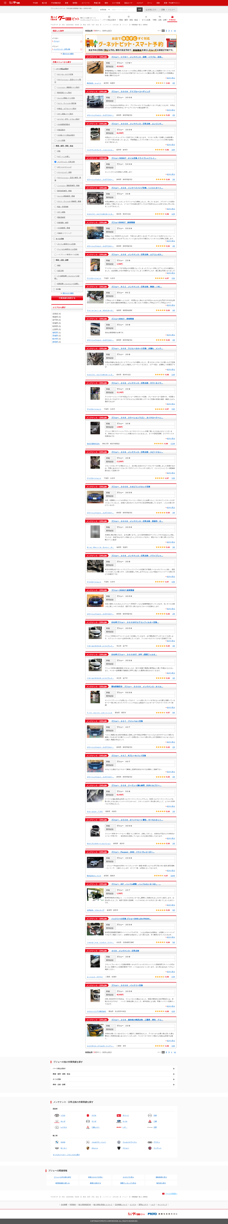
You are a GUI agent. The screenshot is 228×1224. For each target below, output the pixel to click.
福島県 (55, 333)
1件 (173, 811)
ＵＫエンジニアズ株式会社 (96, 1011)
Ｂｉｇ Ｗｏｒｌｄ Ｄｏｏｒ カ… (100, 547)
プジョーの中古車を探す (62, 1177)
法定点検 (60, 271)
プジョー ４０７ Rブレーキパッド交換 (128, 755)
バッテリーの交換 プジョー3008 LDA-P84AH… (131, 919)
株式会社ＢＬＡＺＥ (94, 876)
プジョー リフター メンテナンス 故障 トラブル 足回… (137, 57)
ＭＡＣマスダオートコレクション (99, 843)
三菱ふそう (95, 1127)
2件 (173, 115)
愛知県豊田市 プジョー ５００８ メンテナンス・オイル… (137, 686)
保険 (158, 3)
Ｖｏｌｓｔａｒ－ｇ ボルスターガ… (100, 310)
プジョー (125, 24)
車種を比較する (95, 1183)
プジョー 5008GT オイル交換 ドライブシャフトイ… (133, 158)
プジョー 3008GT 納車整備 (122, 590)
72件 (173, 278)
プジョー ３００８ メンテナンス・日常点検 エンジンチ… (137, 124)
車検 (106, 3)
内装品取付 (61, 130)
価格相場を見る (161, 1177)
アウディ (157, 1142)
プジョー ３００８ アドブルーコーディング (130, 91)
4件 (173, 310)
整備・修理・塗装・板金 (128, 20)
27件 (173, 977)
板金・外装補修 (62, 207)
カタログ (140, 3)
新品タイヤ (128, 3)
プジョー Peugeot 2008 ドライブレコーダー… (133, 852)
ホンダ (63, 1121)
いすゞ (125, 1127)
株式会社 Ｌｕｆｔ (94, 83)
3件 (173, 83)
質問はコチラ (143, 1205)
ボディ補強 (61, 212)
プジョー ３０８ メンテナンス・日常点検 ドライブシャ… (137, 556)
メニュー (171, 10)
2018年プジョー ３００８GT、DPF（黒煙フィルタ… (134, 654)
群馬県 (55, 342)
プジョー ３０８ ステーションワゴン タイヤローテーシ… (137, 417)
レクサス (64, 1127)
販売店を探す (161, 1183)
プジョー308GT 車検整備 (122, 319)
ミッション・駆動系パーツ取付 (68, 87)
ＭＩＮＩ (64, 1148)
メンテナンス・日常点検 (110, 24)
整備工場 (97, 3)
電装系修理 (61, 217)
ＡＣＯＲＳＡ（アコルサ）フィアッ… (100, 1046)
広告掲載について (121, 1205)
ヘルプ (152, 1205)
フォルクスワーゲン (130, 1142)
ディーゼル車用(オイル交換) (67, 249)
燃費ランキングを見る (128, 1183)
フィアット (158, 1148)
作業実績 (172, 20)
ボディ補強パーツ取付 (65, 114)
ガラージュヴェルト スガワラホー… (100, 115)
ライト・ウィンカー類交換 (66, 103)
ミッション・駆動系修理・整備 (68, 185)
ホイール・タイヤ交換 (65, 74)
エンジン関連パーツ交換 (66, 98)
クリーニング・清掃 (64, 172)
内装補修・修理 (62, 223)
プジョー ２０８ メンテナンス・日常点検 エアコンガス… (137, 254)
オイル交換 (146, 20)
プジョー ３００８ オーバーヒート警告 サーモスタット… (137, 820)
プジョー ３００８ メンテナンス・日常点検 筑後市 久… (137, 521)
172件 (173, 444)
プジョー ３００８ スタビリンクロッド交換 (130, 487)
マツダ (94, 1121)
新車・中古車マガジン (172, 3)
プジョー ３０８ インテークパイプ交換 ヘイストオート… (137, 188)
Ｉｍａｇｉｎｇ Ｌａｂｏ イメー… (100, 942)
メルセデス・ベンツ (99, 1142)
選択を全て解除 (68, 54)
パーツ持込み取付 (109, 20)
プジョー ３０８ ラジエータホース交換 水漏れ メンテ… (137, 348)
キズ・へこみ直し (63, 156)
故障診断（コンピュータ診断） (68, 284)
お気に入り (152, 10)
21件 (173, 1011)
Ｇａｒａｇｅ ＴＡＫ (95, 811)
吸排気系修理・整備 (64, 191)
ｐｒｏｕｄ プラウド (95, 977)
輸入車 (44, 3)
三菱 (155, 1121)
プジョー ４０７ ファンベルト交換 (127, 721)
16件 (173, 150)
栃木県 (55, 339)
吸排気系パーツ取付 (64, 93)
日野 (155, 1127)
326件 (173, 876)
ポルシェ (95, 1148)
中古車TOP (54, 24)
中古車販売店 (56, 3)
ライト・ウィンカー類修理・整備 (69, 201)
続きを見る (171, 78)
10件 (173, 1046)
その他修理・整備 (63, 228)
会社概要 (64, 1205)
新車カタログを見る (95, 1177)
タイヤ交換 (116, 3)
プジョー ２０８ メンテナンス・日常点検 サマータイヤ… (137, 383)
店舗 (163, 10)
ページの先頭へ (171, 1194)
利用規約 (73, 1205)
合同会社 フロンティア (95, 910)
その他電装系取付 (63, 124)
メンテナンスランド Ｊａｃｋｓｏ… (100, 150)
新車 (66, 3)
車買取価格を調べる (62, 1183)
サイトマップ (162, 1205)
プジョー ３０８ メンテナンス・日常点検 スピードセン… (137, 452)
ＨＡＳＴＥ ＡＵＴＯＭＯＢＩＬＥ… (100, 214)
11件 (173, 214)
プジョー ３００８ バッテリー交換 (127, 985)
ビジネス (133, 1205)
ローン (149, 3)
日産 (155, 1115)
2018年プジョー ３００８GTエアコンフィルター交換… (135, 622)
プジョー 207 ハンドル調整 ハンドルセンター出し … (136, 884)
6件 (173, 713)
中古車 (35, 3)
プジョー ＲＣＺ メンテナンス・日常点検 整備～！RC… (136, 287)
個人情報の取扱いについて (102, 1205)
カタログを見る (128, 1177)
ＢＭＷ (63, 1142)
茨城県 (55, 336)
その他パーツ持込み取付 (66, 135)
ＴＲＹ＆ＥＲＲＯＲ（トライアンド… (100, 646)
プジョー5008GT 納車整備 (123, 222)
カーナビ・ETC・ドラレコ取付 (68, 119)
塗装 (58, 151)
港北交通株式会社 (93, 444)
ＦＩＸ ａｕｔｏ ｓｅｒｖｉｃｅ (99, 713)
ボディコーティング (64, 167)
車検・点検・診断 (160, 20)
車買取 (75, 3)
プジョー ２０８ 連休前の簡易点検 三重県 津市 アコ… (137, 1020)
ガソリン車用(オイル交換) (66, 244)
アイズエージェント (94, 278)
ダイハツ (126, 1115)
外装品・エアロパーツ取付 (66, 109)
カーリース (86, 3)
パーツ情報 (61, 140)
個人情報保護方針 (84, 1205)
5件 (173, 942)
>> (175, 31)
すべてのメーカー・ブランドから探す (66, 1155)
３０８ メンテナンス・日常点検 (125, 951)
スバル (125, 1121)
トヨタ (63, 1115)
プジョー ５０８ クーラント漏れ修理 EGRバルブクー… (136, 785)
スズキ (94, 1115)
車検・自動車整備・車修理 (70, 24)
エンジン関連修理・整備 (66, 196)
